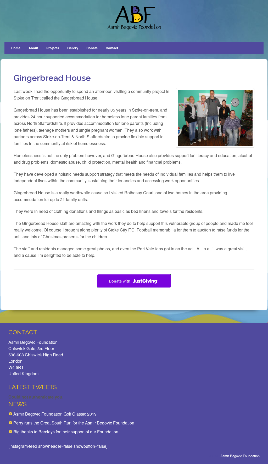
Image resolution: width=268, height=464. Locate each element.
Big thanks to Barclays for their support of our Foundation (65, 432)
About (33, 48)
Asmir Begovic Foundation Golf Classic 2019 (55, 414)
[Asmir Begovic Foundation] (134, 18)
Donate (92, 48)
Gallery (72, 48)
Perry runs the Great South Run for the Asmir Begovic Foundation (73, 423)
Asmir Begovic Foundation (240, 455)
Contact (112, 48)
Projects (52, 48)
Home (15, 48)
